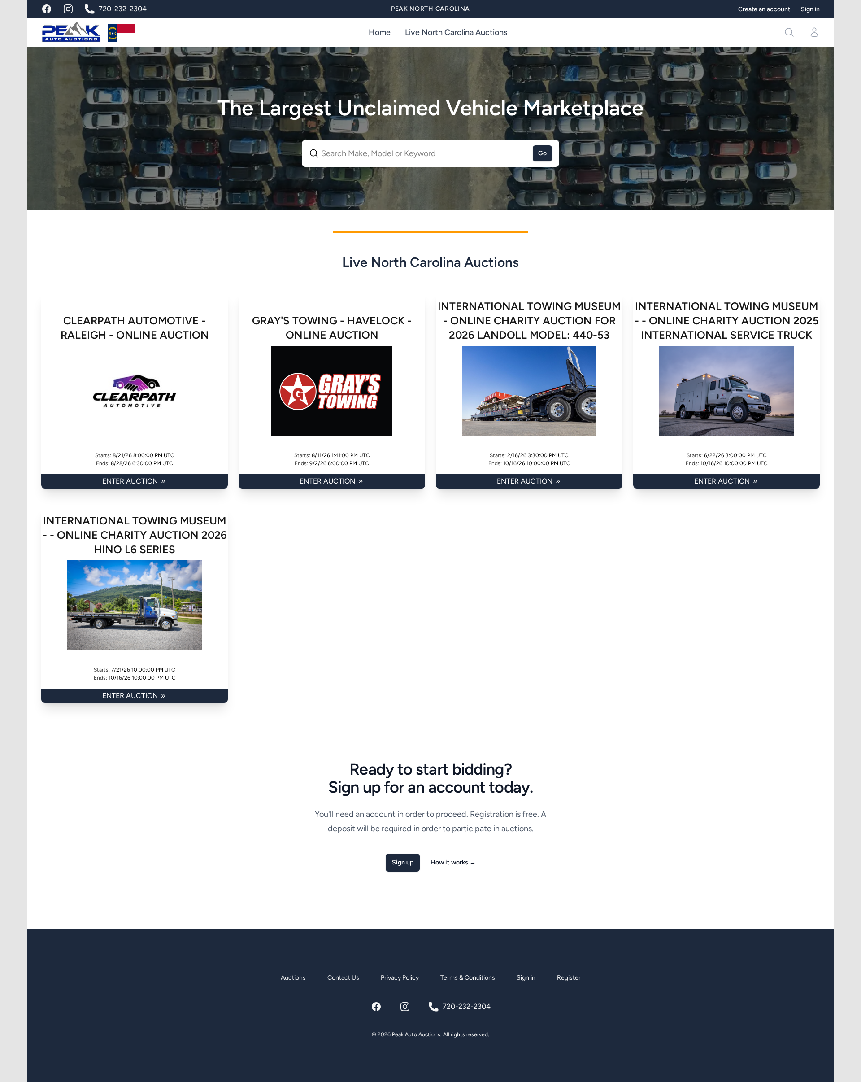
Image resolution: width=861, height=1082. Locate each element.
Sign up (402, 862)
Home (380, 32)
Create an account (764, 9)
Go (542, 153)
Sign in (810, 9)
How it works (453, 862)
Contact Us (343, 978)
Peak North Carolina (430, 9)
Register (569, 978)
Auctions (293, 978)
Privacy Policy (400, 978)
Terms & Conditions (467, 978)
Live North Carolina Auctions (456, 32)
